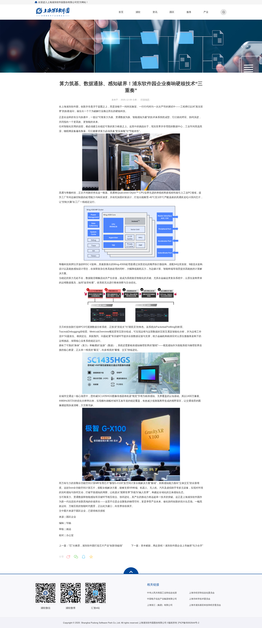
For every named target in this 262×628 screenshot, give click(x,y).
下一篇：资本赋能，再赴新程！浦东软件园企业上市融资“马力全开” (167, 545)
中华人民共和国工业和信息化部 (162, 593)
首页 (121, 12)
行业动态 (145, 100)
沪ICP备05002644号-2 (188, 622)
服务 (188, 12)
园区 (172, 12)
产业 (205, 12)
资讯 (155, 12)
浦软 (138, 12)
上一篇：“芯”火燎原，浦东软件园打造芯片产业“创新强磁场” (91, 545)
